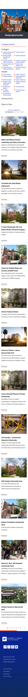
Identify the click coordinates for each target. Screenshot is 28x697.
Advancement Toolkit (9, 659)
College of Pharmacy (21, 79)
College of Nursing (7, 79)
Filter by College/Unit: (14, 110)
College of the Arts (20, 52)
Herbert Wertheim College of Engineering (8, 68)
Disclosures (6, 674)
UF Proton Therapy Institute (20, 90)
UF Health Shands (20, 86)
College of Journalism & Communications (21, 61)
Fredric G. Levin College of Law (19, 64)
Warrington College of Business (21, 68)
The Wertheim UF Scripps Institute (7, 94)
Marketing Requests (9, 662)
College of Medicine (7, 76)
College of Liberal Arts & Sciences (8, 64)
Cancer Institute (7, 74)
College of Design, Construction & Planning (7, 57)
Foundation (6, 671)
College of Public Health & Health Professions (7, 83)
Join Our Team (7, 669)
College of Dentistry (20, 74)
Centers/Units (7, 98)
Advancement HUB (8, 657)
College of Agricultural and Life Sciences (8, 52)
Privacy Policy (7, 676)
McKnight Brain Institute (6, 87)
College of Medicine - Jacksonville (21, 77)
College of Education (21, 55)
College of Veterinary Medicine (21, 82)
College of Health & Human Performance (8, 61)
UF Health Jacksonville (6, 90)
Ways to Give (6, 104)
